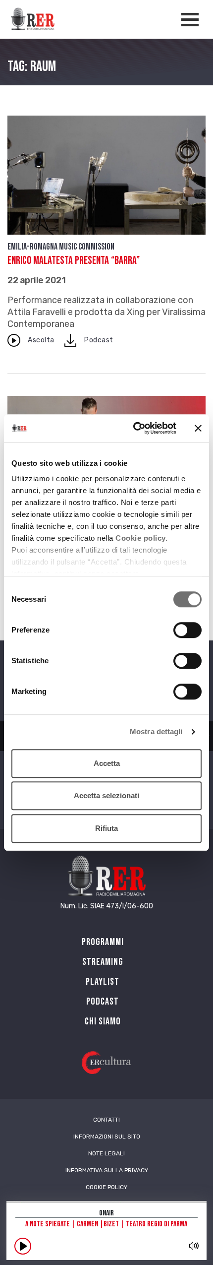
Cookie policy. (141, 538)
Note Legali (106, 1153)
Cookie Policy (106, 1187)
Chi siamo (103, 1021)
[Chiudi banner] (198, 428)
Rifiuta (106, 828)
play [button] (22, 1246)
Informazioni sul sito (106, 1136)
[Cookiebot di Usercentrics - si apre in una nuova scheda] (134, 428)
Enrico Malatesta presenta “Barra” (73, 260)
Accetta (107, 763)
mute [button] (194, 1246)
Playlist (102, 982)
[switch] (187, 630)
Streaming (102, 962)
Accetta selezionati (106, 795)
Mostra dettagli (156, 731)
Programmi (103, 942)
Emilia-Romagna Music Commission (60, 247)
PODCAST (102, 1002)
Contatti (106, 1119)
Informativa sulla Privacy (106, 1170)
